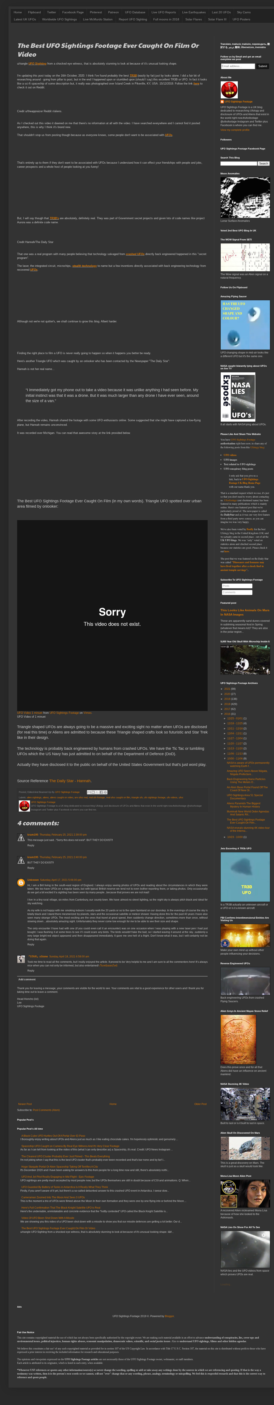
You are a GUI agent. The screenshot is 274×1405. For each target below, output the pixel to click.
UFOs (168, 135)
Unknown (33, 879)
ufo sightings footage (154, 797)
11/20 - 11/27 (235, 743)
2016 (227, 713)
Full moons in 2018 (166, 19)
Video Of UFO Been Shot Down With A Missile (47, 1217)
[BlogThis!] (93, 792)
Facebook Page (73, 12)
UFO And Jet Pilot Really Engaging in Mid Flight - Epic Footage (57, 1176)
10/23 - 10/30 (235, 837)
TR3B (133, 75)
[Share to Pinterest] (105, 792)
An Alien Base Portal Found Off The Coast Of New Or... (247, 789)
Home (18, 12)
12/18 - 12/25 (235, 723)
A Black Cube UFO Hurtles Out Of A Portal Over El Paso (53, 1135)
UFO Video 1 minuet (29, 712)
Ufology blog (257, 447)
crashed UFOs (135, 254)
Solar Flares (193, 19)
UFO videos (230, 455)
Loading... (226, 1284)
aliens (46, 797)
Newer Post (25, 1104)
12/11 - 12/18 (235, 728)
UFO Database (135, 12)
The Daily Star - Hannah (70, 781)
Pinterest (96, 12)
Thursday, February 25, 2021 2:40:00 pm (63, 857)
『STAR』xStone (37, 956)
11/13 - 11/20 (235, 748)
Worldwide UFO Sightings (59, 19)
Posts (226, 585)
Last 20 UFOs (221, 12)
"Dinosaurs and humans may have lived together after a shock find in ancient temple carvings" (242, 566)
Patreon (113, 12)
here (196, 83)
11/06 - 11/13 (235, 753)
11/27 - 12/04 (235, 738)
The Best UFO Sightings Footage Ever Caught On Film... (246, 821)
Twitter (51, 12)
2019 (227, 698)
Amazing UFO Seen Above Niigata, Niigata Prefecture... (247, 773)
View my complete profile (235, 129)
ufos (181, 797)
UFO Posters (241, 19)
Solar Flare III (217, 19)
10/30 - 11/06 (235, 758)
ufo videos (172, 797)
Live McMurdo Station (98, 19)
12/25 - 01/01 (235, 718)
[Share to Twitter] (97, 792)
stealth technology (84, 265)
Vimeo (87, 712)
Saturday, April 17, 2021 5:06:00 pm (60, 879)
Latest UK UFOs (25, 19)
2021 (227, 688)
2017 (227, 709)
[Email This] (89, 792)
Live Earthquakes (194, 12)
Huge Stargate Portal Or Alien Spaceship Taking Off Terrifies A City (59, 1166)
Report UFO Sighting (133, 19)
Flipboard (34, 12)
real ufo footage (97, 797)
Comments (229, 592)
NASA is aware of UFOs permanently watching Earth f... (248, 764)
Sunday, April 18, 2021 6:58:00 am (69, 956)
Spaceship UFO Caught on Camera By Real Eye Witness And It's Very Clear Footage (70, 1146)
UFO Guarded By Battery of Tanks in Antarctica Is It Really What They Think (64, 1187)
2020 (227, 694)
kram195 (32, 834)
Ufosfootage (230, 500)
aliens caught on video (61, 797)
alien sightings (34, 797)
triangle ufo (137, 797)
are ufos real (81, 797)
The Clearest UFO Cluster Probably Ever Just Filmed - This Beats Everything (65, 1156)
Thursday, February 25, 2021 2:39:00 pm (63, 834)
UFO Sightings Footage (64, 712)
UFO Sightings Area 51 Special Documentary (245, 797)
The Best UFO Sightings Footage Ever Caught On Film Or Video (58, 1228)
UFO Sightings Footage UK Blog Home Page (244, 481)
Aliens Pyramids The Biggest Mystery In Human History (243, 805)
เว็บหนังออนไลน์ (108, 965)
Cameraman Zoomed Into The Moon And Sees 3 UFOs (53, 1197)
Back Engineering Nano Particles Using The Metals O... (246, 781)
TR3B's (54, 218)
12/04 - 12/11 (235, 733)
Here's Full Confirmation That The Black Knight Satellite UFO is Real (60, 1207)
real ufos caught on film (118, 797)
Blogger (169, 1316)
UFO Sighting (37, 63)
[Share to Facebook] (101, 792)
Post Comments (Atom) (46, 1110)
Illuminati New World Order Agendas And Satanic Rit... (248, 813)
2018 (227, 704)
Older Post (200, 1104)
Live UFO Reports (164, 12)
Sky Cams (244, 12)
